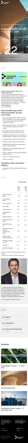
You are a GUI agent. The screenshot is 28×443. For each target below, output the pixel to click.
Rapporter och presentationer (13, 24)
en (19, 2)
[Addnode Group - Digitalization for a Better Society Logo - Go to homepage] (5, 2)
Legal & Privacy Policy (5, 436)
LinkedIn (21, 422)
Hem (2, 24)
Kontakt (18, 430)
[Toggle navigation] (26, 2)
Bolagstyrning (19, 428)
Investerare (5, 24)
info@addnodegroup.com (20, 421)
